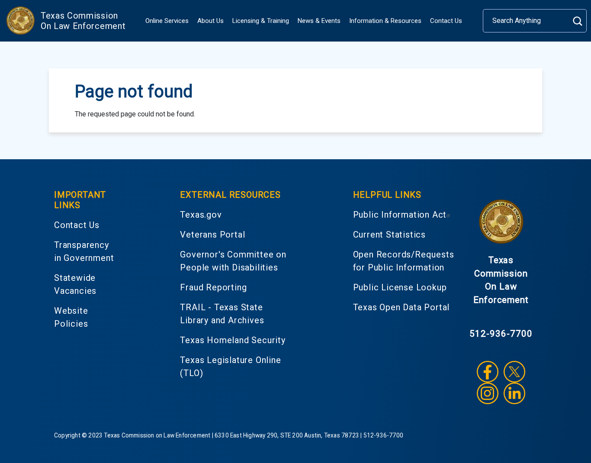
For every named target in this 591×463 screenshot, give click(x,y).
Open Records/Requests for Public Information (403, 261)
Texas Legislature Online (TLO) (230, 366)
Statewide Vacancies (75, 284)
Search (577, 21)
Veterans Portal (212, 234)
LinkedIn (514, 393)
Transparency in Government (84, 251)
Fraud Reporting (213, 287)
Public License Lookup (400, 287)
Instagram (487, 393)
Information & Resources (385, 21)
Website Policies (71, 317)
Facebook (487, 372)
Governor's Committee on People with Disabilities (233, 261)
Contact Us (446, 21)
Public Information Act (400, 214)
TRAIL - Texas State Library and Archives (222, 313)
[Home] (20, 20)
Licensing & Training (260, 21)
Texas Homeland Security (232, 340)
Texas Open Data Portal (401, 307)
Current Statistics (389, 234)
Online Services (167, 21)
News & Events (319, 21)
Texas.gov (201, 214)
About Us (210, 21)
